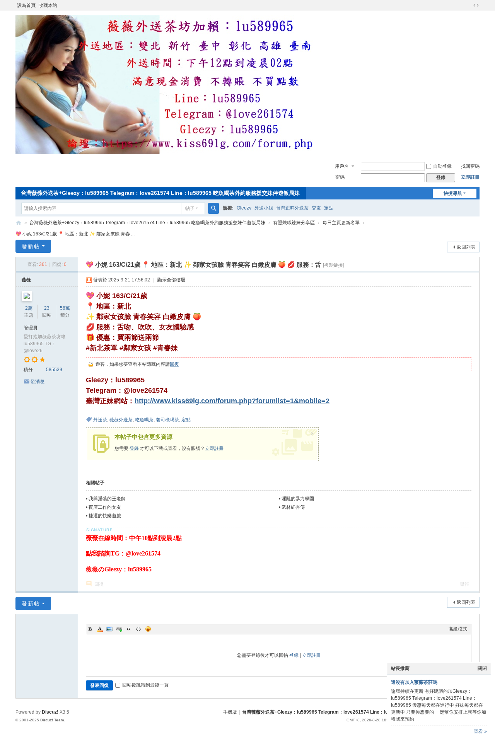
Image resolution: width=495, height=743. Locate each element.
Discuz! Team (52, 720)
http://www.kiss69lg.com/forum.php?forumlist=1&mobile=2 (232, 401)
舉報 (464, 584)
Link (119, 629)
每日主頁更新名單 (341, 222)
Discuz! (50, 712)
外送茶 (100, 420)
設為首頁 (26, 5)
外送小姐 (263, 208)
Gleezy (244, 208)
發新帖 (31, 246)
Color (100, 629)
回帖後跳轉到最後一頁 (145, 685)
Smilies (148, 629)
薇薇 (26, 280)
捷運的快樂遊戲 (105, 515)
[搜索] (213, 208)
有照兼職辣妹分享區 (294, 222)
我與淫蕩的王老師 (107, 498)
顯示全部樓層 (171, 280)
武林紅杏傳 (293, 507)
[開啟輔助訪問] (469, 5)
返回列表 (466, 247)
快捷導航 (453, 193)
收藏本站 (48, 5)
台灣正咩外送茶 (292, 208)
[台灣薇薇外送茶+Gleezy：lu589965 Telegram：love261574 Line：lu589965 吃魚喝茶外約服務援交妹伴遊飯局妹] (170, 152)
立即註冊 (470, 177)
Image (109, 629)
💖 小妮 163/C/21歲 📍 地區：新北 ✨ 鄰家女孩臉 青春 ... (75, 234)
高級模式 (458, 629)
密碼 (340, 177)
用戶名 (342, 166)
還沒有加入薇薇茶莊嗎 (414, 682)
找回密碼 (470, 166)
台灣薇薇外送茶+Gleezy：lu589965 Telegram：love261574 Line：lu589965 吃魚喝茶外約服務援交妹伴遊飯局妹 (160, 193)
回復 (174, 364)
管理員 (31, 328)
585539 (54, 369)
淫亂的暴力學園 (298, 498)
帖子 (190, 208)
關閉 (482, 668)
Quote (129, 629)
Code (138, 629)
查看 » (480, 731)
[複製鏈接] (333, 265)
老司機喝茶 (167, 420)
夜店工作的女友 (105, 507)
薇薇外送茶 (121, 420)
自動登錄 (442, 166)
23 (47, 308)
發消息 (37, 381)
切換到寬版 (476, 5)
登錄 (134, 448)
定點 (328, 208)
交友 (316, 208)
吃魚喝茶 (144, 420)
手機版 (230, 712)
